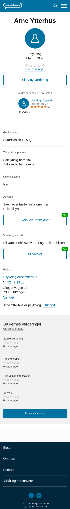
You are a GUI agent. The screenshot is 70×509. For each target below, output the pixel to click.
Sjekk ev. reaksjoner (35, 220)
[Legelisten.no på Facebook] (31, 495)
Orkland (49, 305)
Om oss (9, 458)
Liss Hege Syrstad (41, 100)
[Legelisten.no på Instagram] (39, 495)
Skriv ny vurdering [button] (35, 80)
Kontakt (8, 470)
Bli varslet (35, 254)
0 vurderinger (35, 69)
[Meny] (64, 6)
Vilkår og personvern (18, 481)
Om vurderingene (13, 328)
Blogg (7, 447)
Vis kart (8, 297)
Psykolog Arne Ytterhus (20, 277)
